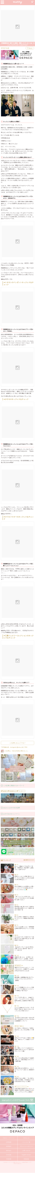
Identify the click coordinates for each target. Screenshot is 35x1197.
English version (26, 1154)
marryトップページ (8, 1138)
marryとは (26, 1138)
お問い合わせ (26, 1150)
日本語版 (8, 1154)
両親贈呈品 (12, 791)
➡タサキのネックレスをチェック (16, 399)
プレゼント (21, 791)
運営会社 (8, 1150)
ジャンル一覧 (26, 1142)
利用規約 (8, 1146)
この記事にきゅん (17, 743)
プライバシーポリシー (26, 1146)
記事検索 (8, 1142)
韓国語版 (26, 1159)
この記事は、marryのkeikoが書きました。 (16, 751)
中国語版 (8, 1159)
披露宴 (4, 791)
